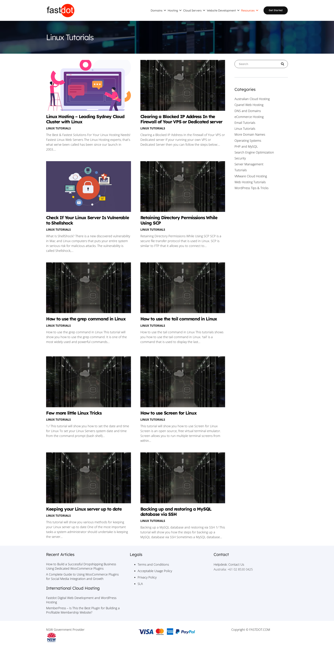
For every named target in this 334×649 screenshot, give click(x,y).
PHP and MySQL (246, 146)
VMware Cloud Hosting (250, 176)
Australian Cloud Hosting (252, 99)
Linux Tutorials (58, 128)
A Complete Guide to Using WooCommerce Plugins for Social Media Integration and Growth (82, 576)
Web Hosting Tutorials (250, 182)
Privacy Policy (147, 577)
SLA (140, 584)
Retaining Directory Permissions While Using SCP (178, 220)
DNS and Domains (247, 111)
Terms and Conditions (153, 564)
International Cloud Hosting (73, 588)
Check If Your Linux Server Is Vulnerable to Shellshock (87, 220)
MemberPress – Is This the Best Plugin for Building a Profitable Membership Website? (83, 610)
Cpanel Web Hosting (248, 105)
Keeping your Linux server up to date (84, 509)
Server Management (248, 164)
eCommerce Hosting (249, 117)
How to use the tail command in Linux (178, 318)
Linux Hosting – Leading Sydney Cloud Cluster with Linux (85, 119)
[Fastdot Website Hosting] (60, 10)
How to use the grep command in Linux (86, 318)
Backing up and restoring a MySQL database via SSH (176, 511)
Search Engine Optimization (254, 152)
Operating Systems (247, 140)
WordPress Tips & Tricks (251, 188)
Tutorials (240, 170)
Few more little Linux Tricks (74, 413)
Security (240, 158)
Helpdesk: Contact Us (229, 564)
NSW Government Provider (65, 629)
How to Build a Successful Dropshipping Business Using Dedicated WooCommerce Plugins (81, 566)
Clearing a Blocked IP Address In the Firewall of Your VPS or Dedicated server (181, 119)
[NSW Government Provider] (83, 637)
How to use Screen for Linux (168, 413)
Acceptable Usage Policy (155, 571)
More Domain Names (249, 134)
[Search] (284, 64)
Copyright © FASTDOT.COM (250, 629)
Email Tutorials (244, 123)
